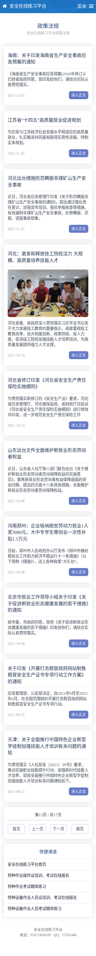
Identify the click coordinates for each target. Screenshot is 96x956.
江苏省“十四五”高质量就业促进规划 (44, 120)
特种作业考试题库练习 (27, 886)
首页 (16, 829)
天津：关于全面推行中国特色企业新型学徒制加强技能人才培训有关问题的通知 (47, 746)
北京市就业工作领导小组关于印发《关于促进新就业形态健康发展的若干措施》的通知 (48, 604)
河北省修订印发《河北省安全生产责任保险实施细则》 (47, 383)
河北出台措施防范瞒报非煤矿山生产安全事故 (47, 181)
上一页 (37, 829)
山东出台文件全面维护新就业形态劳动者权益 (47, 453)
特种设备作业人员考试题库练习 (34, 908)
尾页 (80, 829)
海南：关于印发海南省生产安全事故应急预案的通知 (47, 58)
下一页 (58, 829)
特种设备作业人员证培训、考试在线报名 (42, 897)
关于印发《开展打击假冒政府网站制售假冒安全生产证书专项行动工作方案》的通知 (47, 675)
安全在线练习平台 (27, 6)
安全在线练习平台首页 (27, 864)
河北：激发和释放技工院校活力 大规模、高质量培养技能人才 (45, 257)
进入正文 (78, 95)
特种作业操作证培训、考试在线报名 (38, 875)
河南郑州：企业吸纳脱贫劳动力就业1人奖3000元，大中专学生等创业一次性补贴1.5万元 (48, 532)
